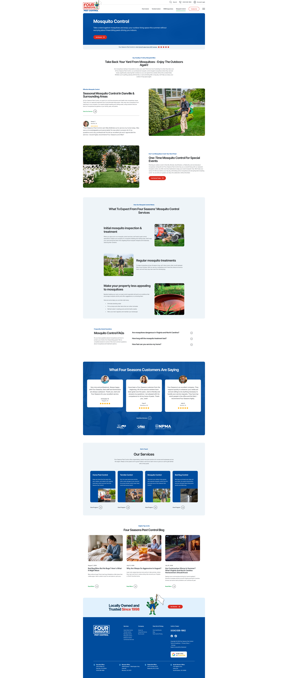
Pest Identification (157, 630)
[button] (179, 654)
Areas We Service (142, 632)
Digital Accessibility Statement (178, 647)
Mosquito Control (128, 635)
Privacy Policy (185, 643)
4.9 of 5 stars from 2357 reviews (148, 47)
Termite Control (127, 632)
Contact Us (194, 9)
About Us (140, 630)
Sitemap (173, 645)
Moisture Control (128, 637)
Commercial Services (129, 639)
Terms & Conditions (176, 643)
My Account (141, 634)
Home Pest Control (128, 630)
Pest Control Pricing (157, 634)
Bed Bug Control (128, 634)
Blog (154, 632)
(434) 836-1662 (178, 630)
